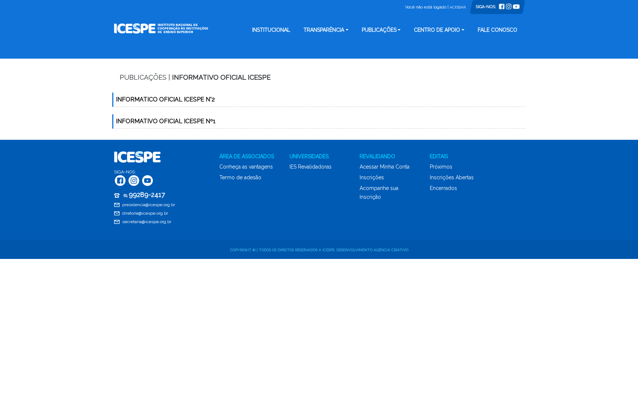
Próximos (441, 167)
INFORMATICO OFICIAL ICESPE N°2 (165, 99)
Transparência (323, 30)
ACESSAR (458, 7)
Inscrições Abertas (452, 177)
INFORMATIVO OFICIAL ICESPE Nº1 (166, 121)
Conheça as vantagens (246, 167)
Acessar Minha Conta (384, 167)
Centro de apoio (437, 30)
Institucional (271, 30)
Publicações (379, 30)
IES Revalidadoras (310, 167)
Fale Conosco (497, 30)
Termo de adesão (240, 177)
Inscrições (372, 177)
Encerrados (443, 188)
